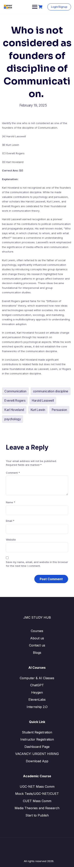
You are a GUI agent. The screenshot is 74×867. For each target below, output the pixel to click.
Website (11, 539)
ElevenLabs (37, 699)
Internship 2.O (37, 707)
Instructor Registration (37, 739)
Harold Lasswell (43, 400)
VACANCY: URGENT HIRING (37, 754)
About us (37, 638)
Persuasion (59, 410)
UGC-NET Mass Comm (37, 786)
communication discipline (50, 391)
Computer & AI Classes (37, 678)
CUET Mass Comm (37, 801)
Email (10, 520)
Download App (37, 761)
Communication (15, 391)
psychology (12, 419)
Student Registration (37, 732)
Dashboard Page (37, 747)
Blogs (37, 653)
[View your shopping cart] (40, 7)
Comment (13, 472)
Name (10, 502)
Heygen (37, 692)
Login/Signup (59, 6)
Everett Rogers (14, 400)
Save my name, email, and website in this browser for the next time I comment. (37, 564)
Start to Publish (37, 815)
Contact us (37, 645)
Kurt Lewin (38, 410)
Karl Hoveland (14, 410)
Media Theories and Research (37, 808)
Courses (37, 631)
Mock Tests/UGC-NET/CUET (37, 794)
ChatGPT (37, 685)
